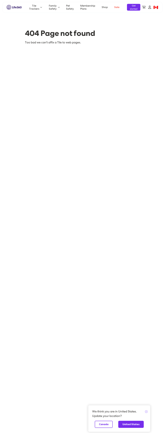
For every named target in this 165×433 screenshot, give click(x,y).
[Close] (146, 412)
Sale (117, 7)
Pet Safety (70, 7)
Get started (133, 7)
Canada (103, 424)
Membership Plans (87, 7)
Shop (105, 7)
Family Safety (53, 7)
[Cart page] (144, 7)
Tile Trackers (34, 7)
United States (131, 424)
